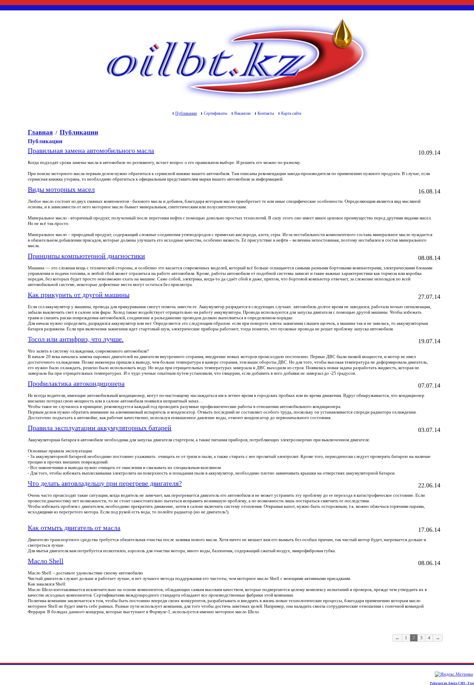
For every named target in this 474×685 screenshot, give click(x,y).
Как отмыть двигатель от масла (74, 527)
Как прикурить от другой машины (78, 294)
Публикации (186, 113)
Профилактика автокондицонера (76, 383)
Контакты (265, 113)
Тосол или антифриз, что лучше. (76, 339)
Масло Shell (46, 561)
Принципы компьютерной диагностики (86, 256)
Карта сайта (291, 113)
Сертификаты (215, 113)
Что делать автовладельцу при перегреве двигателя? (105, 483)
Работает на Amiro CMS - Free (452, 683)
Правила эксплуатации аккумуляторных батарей (99, 428)
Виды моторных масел (61, 189)
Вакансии (242, 113)
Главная (40, 132)
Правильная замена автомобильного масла (91, 150)
